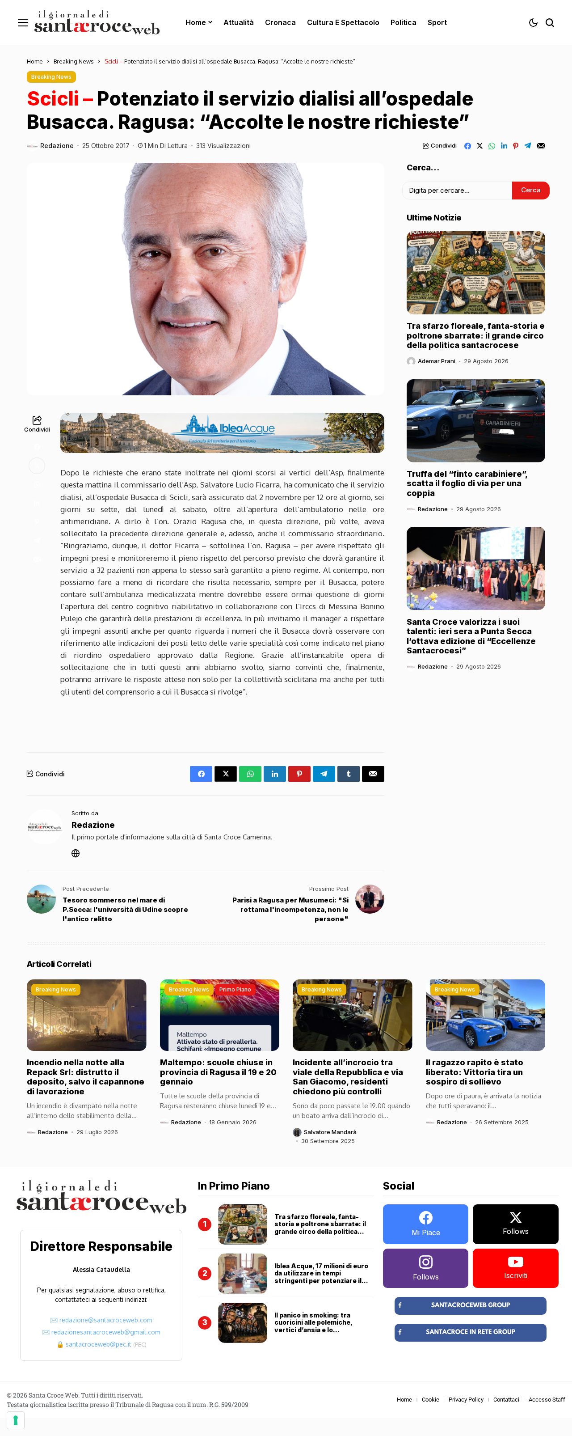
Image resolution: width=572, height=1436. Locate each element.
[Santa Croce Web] (97, 22)
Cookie (430, 1399)
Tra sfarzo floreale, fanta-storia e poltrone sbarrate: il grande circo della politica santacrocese (476, 335)
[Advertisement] (222, 722)
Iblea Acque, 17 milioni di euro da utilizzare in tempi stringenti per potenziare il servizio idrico (321, 1277)
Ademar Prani (436, 361)
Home (35, 61)
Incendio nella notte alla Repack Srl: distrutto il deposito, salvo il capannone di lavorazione (85, 1077)
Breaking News (74, 61)
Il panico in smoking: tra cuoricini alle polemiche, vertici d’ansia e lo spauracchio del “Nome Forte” (323, 1326)
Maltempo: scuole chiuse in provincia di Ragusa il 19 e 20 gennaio (218, 1072)
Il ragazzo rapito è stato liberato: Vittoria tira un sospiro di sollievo (474, 1072)
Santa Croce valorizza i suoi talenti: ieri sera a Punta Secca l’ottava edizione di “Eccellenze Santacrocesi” (471, 636)
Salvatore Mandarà (330, 1132)
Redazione (57, 145)
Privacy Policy (466, 1399)
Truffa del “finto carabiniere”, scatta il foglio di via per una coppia (467, 483)
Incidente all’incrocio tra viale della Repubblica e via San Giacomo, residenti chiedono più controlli (348, 1077)
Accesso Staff (547, 1399)
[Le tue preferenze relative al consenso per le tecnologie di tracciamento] (15, 1420)
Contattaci (506, 1399)
